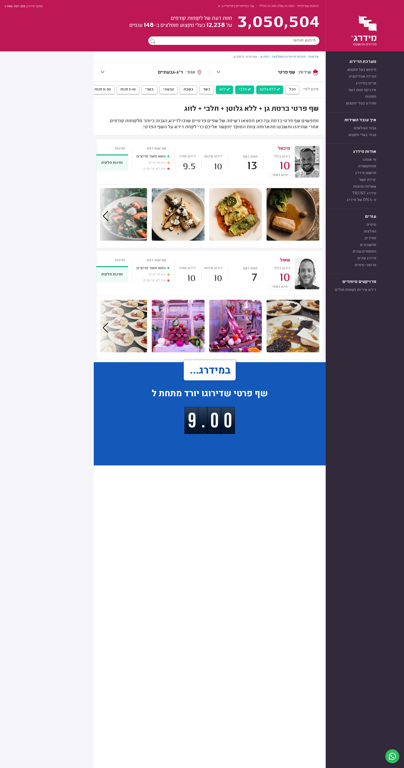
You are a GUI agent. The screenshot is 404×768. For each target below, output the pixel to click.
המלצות (370, 231)
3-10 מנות (128, 89)
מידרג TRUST (364, 193)
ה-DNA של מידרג (361, 200)
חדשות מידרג (365, 173)
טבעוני (168, 89)
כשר (206, 89)
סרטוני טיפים (365, 265)
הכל (292, 89)
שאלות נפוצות (364, 187)
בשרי (149, 89)
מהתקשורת (367, 166)
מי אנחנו (369, 160)
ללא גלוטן (268, 89)
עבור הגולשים (365, 128)
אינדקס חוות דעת (362, 90)
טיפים (371, 225)
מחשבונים (368, 245)
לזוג (223, 89)
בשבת (188, 89)
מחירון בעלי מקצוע (361, 103)
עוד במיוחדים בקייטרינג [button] (237, 6)
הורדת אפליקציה (362, 77)
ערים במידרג (366, 83)
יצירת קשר (367, 180)
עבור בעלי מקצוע (362, 135)
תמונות (370, 97)
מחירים (370, 238)
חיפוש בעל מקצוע (361, 70)
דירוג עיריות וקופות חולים (355, 290)
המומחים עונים (364, 252)
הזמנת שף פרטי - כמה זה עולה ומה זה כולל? (289, 6)
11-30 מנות (102, 89)
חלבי (243, 89)
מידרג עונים (366, 258)
